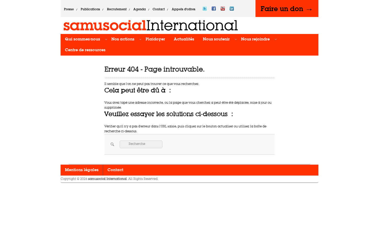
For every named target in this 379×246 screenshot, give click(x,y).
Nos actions (122, 39)
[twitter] (205, 9)
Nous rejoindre (255, 39)
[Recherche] (112, 144)
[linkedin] (232, 9)
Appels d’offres (183, 9)
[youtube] (223, 9)
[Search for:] (141, 144)
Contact (159, 9)
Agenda (139, 9)
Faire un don (287, 8)
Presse (69, 9)
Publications (90, 9)
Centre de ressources (85, 50)
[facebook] (214, 9)
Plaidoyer (155, 39)
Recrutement (117, 9)
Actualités (184, 39)
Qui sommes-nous (82, 39)
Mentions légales (81, 170)
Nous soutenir (216, 39)
